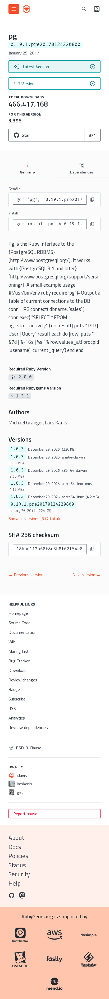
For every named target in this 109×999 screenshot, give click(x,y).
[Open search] (84, 9)
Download (17, 670)
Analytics (16, 718)
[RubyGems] (26, 9)
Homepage (18, 613)
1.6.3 (17, 449)
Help (14, 883)
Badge (14, 689)
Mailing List (18, 651)
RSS (12, 708)
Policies (18, 855)
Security (19, 874)
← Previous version (25, 574)
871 (92, 135)
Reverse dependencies (28, 727)
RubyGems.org (37, 916)
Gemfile (14, 188)
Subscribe (16, 699)
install (13, 213)
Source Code (19, 623)
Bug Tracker (19, 661)
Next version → (86, 574)
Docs (14, 846)
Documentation (22, 632)
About (16, 837)
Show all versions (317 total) (34, 518)
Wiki (12, 642)
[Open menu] (13, 9)
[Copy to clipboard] (92, 199)
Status (17, 865)
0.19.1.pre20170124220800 (42, 504)
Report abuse (25, 813)
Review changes (22, 680)
